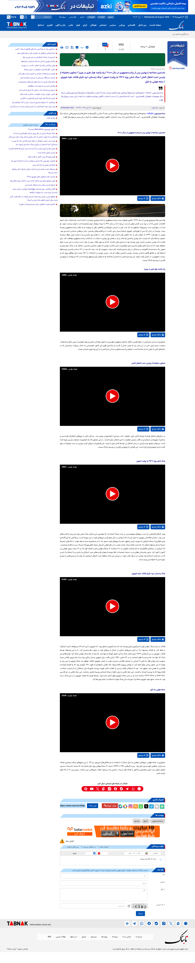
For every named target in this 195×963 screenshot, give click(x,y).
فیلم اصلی (154, 207)
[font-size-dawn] (77, 47)
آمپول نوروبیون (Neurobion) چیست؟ (41, 129)
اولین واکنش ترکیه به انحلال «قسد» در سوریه (38, 65)
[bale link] (121, 789)
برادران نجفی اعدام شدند (46, 153)
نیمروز (110, 17)
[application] (112, 165)
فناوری (49, 25)
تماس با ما (126, 936)
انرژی (85, 25)
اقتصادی (131, 25)
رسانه (142, 47)
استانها (41, 25)
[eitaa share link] (135, 806)
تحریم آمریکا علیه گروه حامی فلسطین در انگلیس (37, 98)
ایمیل (162, 882)
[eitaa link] (103, 789)
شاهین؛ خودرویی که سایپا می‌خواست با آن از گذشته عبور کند (33, 161)
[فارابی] (112, 59)
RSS (49, 936)
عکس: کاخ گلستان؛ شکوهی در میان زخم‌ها (39, 69)
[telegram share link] (151, 806)
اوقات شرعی (61, 936)
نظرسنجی (72, 17)
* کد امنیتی (160, 905)
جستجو (94, 936)
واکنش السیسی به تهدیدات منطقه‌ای (41, 86)
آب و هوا (73, 936)
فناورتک (91, 17)
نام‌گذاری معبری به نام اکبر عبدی (44, 165)
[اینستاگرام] (130, 806)
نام (164, 874)
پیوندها (62, 17)
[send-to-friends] (67, 47)
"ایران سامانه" (12, 949)
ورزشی (122, 25)
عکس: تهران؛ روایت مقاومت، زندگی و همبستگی (37, 94)
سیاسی (113, 25)
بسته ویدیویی (157, 821)
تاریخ (146, 821)
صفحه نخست (155, 25)
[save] (72, 47)
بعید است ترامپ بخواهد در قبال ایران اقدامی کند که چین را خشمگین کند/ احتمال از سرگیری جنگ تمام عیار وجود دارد (35, 143)
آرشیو (82, 17)
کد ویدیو (141, 198)
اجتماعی (102, 25)
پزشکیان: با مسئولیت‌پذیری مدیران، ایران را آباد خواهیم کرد (33, 102)
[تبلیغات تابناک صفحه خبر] (177, 56)
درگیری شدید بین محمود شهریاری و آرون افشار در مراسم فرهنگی (159, 34)
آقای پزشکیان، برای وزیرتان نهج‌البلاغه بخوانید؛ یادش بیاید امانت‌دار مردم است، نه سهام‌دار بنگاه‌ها (35, 191)
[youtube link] (92, 789)
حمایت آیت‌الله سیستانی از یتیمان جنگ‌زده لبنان (37, 78)
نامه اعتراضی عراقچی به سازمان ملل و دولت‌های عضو (36, 53)
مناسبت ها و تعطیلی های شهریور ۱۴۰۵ (41, 177)
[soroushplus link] (115, 789)
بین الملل (142, 25)
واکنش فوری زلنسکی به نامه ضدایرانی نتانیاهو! (38, 61)
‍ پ (81, 47)
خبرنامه (115, 936)
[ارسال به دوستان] (156, 806)
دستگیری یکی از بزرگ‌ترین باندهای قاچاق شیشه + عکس (35, 49)
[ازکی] (143, 6)
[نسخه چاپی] (162, 806)
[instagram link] (109, 789)
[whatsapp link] (133, 789)
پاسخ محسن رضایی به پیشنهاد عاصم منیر (40, 185)
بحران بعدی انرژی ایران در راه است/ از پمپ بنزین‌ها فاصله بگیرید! (32, 148)
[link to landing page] (177, 25)
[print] (62, 47)
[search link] (33, 17)
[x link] (97, 789)
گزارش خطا (70, 841)
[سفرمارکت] (112, 831)
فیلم (78, 25)
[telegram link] (127, 789)
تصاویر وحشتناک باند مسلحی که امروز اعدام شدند (37, 90)
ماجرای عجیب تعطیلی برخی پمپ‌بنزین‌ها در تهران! (37, 204)
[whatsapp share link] (140, 806)
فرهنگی (93, 25)
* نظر (163, 889)
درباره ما (139, 936)
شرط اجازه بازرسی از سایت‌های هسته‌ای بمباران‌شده (36, 82)
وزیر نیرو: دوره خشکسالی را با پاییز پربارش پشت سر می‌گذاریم (32, 106)
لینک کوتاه (111, 805)
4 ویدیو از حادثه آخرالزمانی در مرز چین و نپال (38, 57)
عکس (70, 25)
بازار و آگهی (60, 25)
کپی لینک (92, 805)
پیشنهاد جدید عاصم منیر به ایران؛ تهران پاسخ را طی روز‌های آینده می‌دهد (35, 171)
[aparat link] (86, 789)
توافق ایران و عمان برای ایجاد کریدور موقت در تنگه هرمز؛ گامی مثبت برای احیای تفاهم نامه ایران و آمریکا (34, 198)
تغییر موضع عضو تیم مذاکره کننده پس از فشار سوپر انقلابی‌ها (32, 181)
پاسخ (74, 853)
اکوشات (101, 17)
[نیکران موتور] (112, 210)
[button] (112, 165)
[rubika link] (139, 789)
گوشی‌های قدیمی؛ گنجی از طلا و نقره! (41, 157)
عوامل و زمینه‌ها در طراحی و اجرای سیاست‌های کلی (36, 73)
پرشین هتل (51, 118)
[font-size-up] (87, 47)
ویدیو (137, 821)
